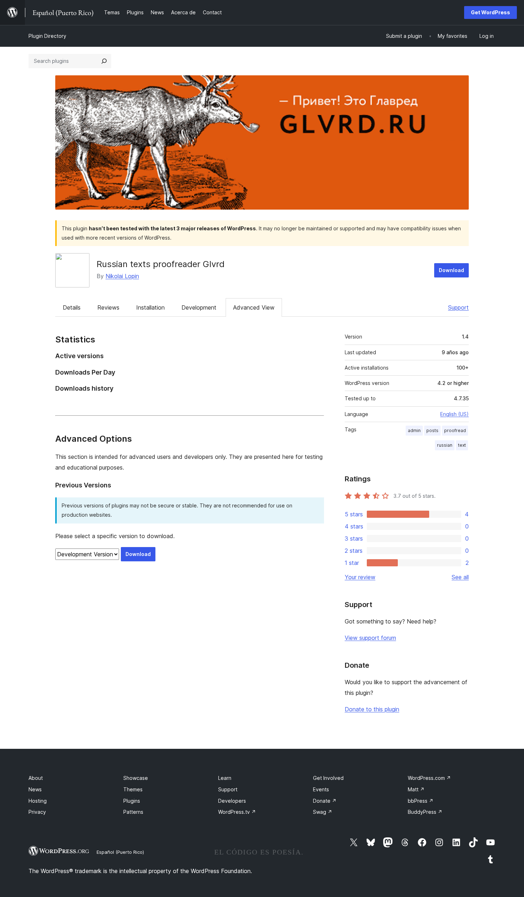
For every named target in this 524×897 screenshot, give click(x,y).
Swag (322, 812)
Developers (232, 801)
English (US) (454, 414)
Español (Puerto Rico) (120, 852)
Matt (416, 789)
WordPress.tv (237, 812)
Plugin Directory (47, 36)
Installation (150, 307)
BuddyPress (425, 812)
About (36, 778)
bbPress (420, 801)
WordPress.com (429, 778)
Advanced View (253, 307)
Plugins (131, 801)
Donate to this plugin (372, 709)
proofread (455, 430)
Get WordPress (490, 12)
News (35, 789)
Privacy (37, 812)
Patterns (133, 812)
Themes (133, 789)
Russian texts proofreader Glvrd (161, 264)
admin (414, 430)
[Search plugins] (104, 61)
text (462, 445)
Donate (325, 801)
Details (72, 307)
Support (458, 307)
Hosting (38, 801)
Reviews (108, 307)
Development (198, 307)
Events (321, 789)
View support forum (370, 637)
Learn (224, 778)
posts (432, 430)
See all (460, 577)
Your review (360, 577)
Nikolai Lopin (122, 276)
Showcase (135, 778)
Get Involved (328, 778)
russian (444, 445)
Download (451, 270)
